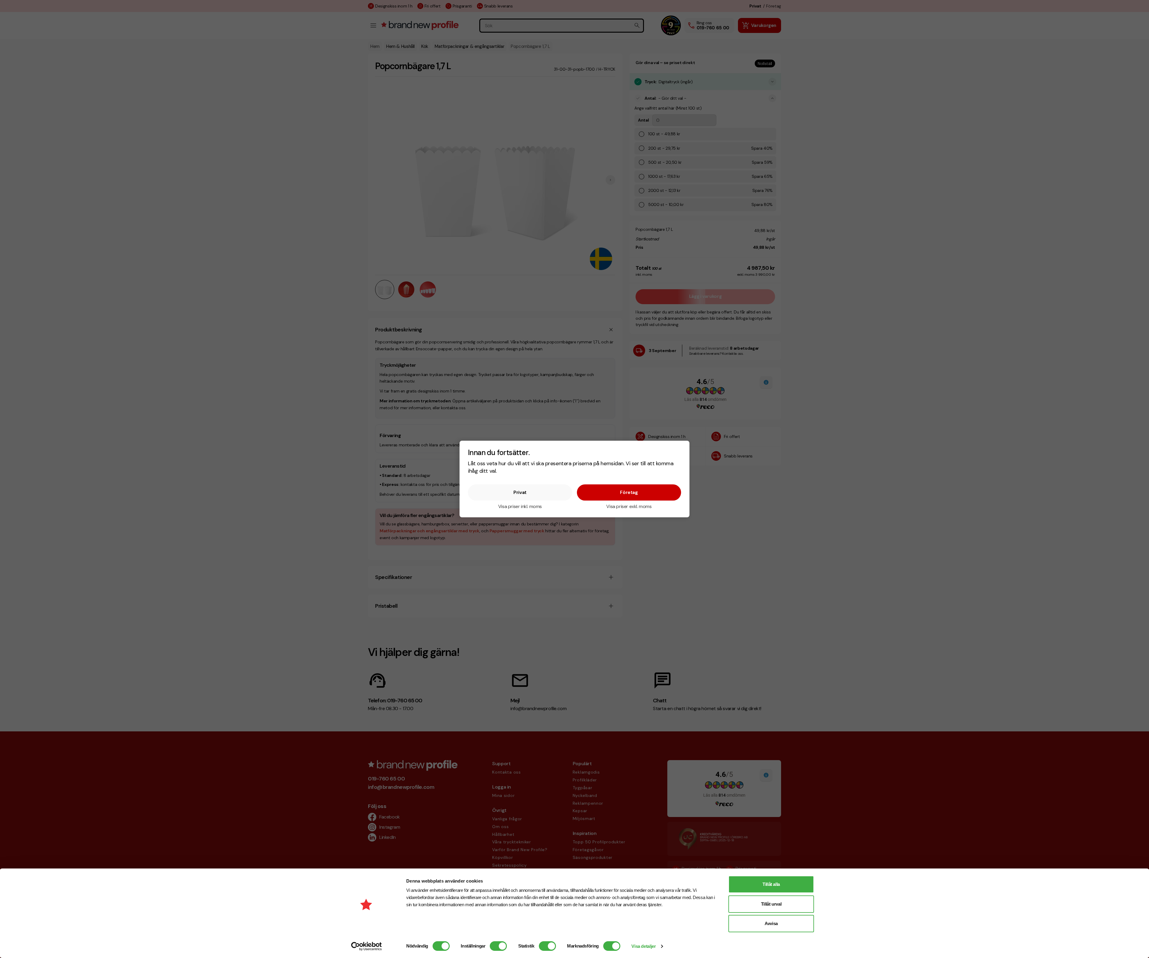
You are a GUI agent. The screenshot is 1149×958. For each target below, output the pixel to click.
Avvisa (771, 923)
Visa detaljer (643, 946)
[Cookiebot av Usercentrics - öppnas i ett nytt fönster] (366, 946)
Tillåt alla (771, 884)
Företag (629, 492)
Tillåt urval (771, 904)
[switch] (498, 946)
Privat (520, 492)
